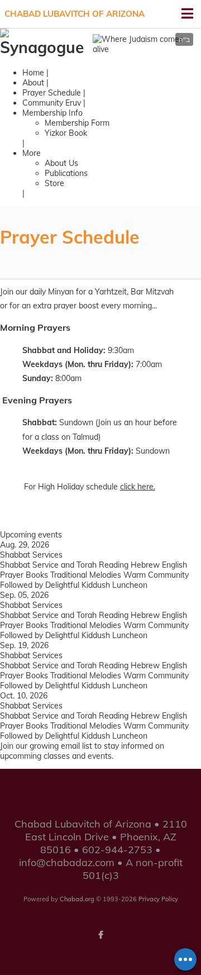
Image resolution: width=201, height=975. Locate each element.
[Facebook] (100, 934)
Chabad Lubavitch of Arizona (74, 13)
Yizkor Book (66, 133)
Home (33, 73)
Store (54, 183)
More (31, 153)
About (33, 83)
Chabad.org (77, 899)
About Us (61, 163)
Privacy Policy (158, 899)
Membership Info (52, 113)
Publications (66, 173)
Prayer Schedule (51, 93)
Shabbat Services (31, 555)
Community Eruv (51, 103)
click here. (137, 487)
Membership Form (77, 123)
